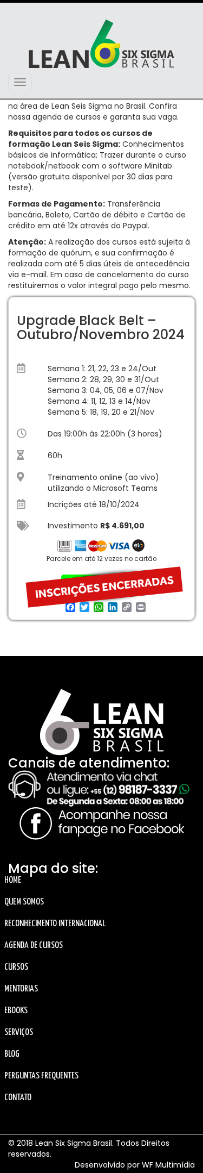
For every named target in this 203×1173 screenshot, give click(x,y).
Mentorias (21, 989)
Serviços (18, 1032)
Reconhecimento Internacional (55, 923)
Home (12, 880)
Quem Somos (24, 902)
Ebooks (16, 1010)
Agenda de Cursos (33, 945)
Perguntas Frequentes (41, 1076)
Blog (11, 1054)
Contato (17, 1097)
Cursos (16, 967)
